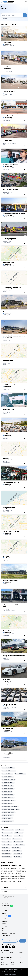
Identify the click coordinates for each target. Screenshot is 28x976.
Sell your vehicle (5, 905)
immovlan (21, 952)
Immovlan (4, 918)
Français (4, 923)
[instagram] (6, 946)
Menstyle (21, 955)
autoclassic (13, 960)
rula (11, 957)
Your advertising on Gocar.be (8, 933)
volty (11, 952)
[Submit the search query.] (25, 15)
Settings (11, 969)
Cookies (5, 969)
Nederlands (4, 926)
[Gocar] (7, 2)
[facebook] (3, 946)
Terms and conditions (8, 971)
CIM (14, 971)
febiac (3, 962)
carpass (12, 962)
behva (20, 960)
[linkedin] (10, 946)
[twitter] (13, 946)
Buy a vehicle (5, 903)
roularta (12, 964)
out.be (12, 955)
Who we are (4, 930)
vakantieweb (4, 955)
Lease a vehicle (5, 908)
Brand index (4, 910)
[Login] (23, 2)
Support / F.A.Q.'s (6, 935)
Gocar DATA (4, 915)
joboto (3, 960)
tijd (2, 952)
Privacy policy (19, 969)
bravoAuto (21, 962)
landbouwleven (5, 957)
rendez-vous (4, 964)
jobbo (20, 957)
